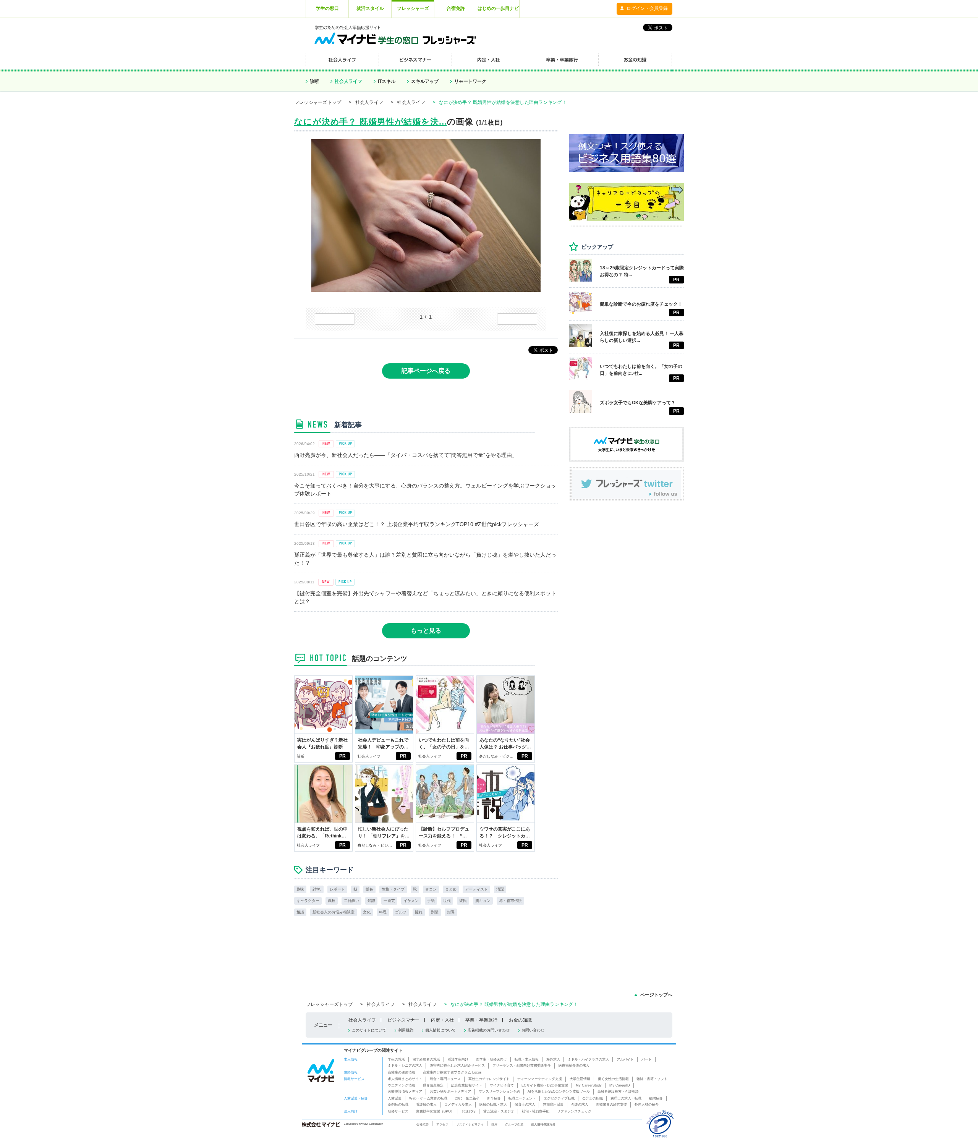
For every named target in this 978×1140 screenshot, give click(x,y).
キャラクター (307, 901)
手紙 (431, 901)
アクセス (442, 1124)
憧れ (419, 912)
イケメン (411, 901)
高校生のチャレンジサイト (489, 1079)
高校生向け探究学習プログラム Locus (452, 1072)
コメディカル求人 (458, 1104)
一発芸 (389, 901)
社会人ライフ (348, 81)
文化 (367, 912)
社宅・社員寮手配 (535, 1111)
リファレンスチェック (574, 1111)
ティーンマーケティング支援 (539, 1079)
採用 (494, 1124)
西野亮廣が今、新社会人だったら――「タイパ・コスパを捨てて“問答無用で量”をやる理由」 (405, 455)
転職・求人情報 (527, 1059)
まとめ (451, 889)
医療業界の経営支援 (611, 1104)
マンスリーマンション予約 (499, 1091)
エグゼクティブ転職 (559, 1098)
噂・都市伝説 (510, 901)
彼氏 (463, 901)
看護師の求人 (426, 1104)
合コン (431, 889)
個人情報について (440, 1030)
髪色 (369, 889)
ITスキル (386, 81)
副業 (435, 912)
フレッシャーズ (413, 8)
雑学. (317, 889)
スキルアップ (425, 81)
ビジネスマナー (403, 1020)
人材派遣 (395, 1098)
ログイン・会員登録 (647, 8)
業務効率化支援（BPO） (435, 1111)
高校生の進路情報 (401, 1072)
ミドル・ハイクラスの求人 (588, 1059)
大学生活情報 (580, 1079)
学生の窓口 (327, 8)
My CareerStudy (589, 1085)
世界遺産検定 (433, 1085)
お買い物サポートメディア (450, 1091)
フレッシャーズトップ (318, 102)
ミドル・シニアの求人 (405, 1065)
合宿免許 (456, 8)
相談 (300, 912)
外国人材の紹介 (647, 1104)
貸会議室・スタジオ (498, 1111)
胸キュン (483, 901)
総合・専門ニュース (445, 1079)
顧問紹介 (656, 1098)
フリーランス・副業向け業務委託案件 (521, 1065)
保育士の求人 (525, 1104)
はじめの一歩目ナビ (498, 8)
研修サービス (398, 1111)
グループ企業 (514, 1124)
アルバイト (625, 1059)
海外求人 (553, 1059)
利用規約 (405, 1030)
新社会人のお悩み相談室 (334, 912)
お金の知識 (520, 1020)
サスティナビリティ (470, 1124)
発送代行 (469, 1111)
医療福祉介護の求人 (574, 1065)
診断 (314, 81)
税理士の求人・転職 (625, 1098)
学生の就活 (396, 1059)
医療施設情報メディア (405, 1091)
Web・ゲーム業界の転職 (428, 1098)
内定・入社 (442, 1020)
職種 (331, 901)
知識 (371, 901)
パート (646, 1059)
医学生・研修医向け (491, 1059)
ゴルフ (400, 912)
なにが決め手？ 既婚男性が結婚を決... (370, 121)
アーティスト (476, 889)
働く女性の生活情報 (613, 1079)
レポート (337, 889)
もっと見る (426, 630)
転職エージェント (522, 1098)
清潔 (500, 889)
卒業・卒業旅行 (481, 1020)
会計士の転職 (592, 1098)
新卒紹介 (494, 1098)
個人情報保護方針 (543, 1124)
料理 (383, 912)
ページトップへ (656, 994)
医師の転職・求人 (493, 1104)
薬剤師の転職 (398, 1104)
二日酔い (351, 901)
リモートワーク (470, 81)
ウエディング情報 (401, 1085)
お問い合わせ (532, 1030)
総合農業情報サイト (466, 1085)
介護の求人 (579, 1104)
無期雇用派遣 (553, 1104)
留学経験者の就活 (426, 1059)
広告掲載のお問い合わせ (489, 1030)
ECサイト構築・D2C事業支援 (544, 1085)
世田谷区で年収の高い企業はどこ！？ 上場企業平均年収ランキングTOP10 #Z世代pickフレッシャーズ (416, 524)
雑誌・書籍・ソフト (651, 1079)
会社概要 (422, 1124)
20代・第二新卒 (467, 1098)
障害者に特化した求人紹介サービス (457, 1065)
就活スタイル (370, 8)
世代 (447, 901)
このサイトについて (369, 1030)
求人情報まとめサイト (405, 1079)
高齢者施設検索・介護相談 (618, 1091)
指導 (451, 912)
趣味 (300, 889)
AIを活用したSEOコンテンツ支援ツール (559, 1091)
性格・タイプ (393, 889)
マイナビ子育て (502, 1085)
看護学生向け (458, 1059)
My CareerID (619, 1085)
